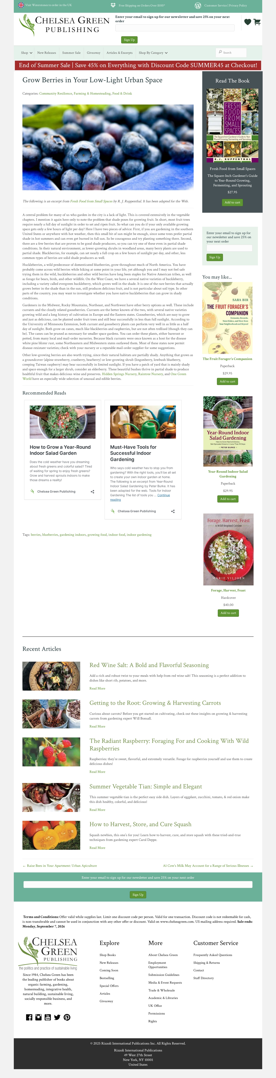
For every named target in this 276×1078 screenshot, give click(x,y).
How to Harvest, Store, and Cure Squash (140, 824)
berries (36, 534)
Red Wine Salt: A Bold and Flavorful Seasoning (149, 665)
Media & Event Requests (165, 982)
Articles (105, 993)
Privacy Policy (238, 5)
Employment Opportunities (157, 965)
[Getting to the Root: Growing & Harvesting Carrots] (51, 713)
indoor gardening (139, 534)
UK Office (155, 1005)
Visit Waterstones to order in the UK (48, 5)
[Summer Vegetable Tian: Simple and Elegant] (51, 797)
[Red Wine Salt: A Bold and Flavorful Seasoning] (51, 675)
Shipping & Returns (206, 963)
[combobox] (231, 52)
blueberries (50, 534)
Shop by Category (151, 53)
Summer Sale (71, 53)
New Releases (46, 53)
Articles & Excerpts (120, 53)
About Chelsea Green (163, 955)
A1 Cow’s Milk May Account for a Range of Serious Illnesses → (208, 865)
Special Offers (109, 986)
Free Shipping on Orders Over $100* (142, 5)
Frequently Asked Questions (212, 955)
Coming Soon (109, 970)
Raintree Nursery (150, 374)
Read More (97, 688)
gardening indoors (73, 534)
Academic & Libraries (163, 998)
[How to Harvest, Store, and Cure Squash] (51, 835)
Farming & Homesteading (92, 93)
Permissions (156, 1013)
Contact (198, 970)
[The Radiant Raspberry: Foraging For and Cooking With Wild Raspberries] (51, 751)
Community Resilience (55, 93)
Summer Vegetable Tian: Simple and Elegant (145, 786)
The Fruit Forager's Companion (227, 359)
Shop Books (108, 955)
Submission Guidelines (163, 975)
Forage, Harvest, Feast (228, 590)
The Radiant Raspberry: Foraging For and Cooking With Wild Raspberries (169, 745)
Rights (152, 1021)
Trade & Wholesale (161, 990)
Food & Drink (122, 93)
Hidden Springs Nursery (119, 374)
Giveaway (93, 53)
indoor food (116, 534)
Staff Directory (203, 978)
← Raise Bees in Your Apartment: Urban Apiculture (59, 865)
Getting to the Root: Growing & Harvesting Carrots (155, 703)
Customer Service (215, 5)
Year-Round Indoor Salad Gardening (228, 474)
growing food (97, 534)
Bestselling (107, 978)
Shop (24, 53)
